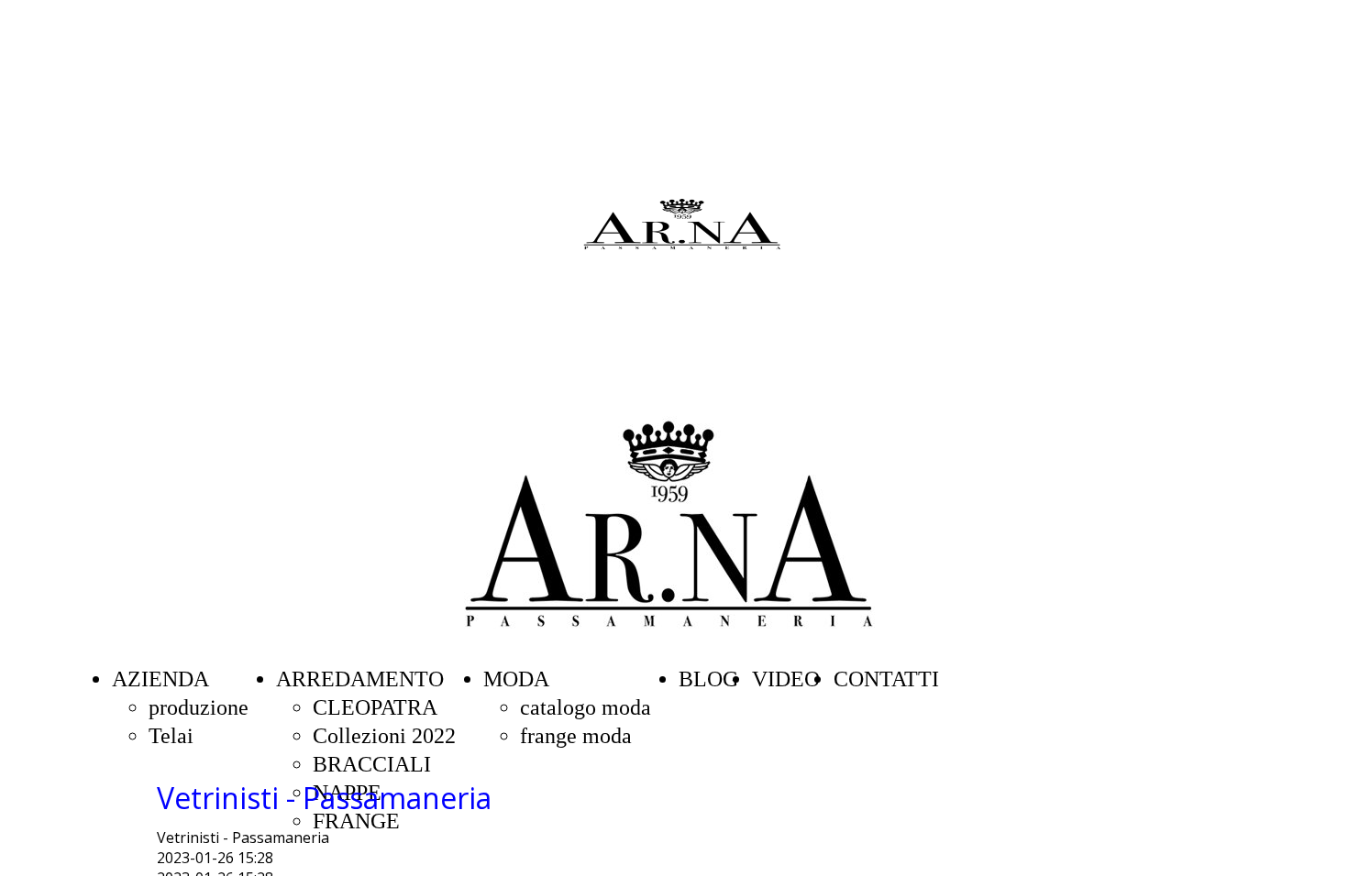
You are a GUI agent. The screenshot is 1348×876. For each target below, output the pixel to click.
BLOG (708, 679)
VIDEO (786, 679)
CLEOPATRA (375, 707)
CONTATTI (886, 679)
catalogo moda (585, 707)
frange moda (576, 736)
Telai (171, 736)
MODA (516, 679)
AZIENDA (160, 679)
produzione (199, 707)
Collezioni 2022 (384, 736)
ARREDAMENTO (360, 679)
